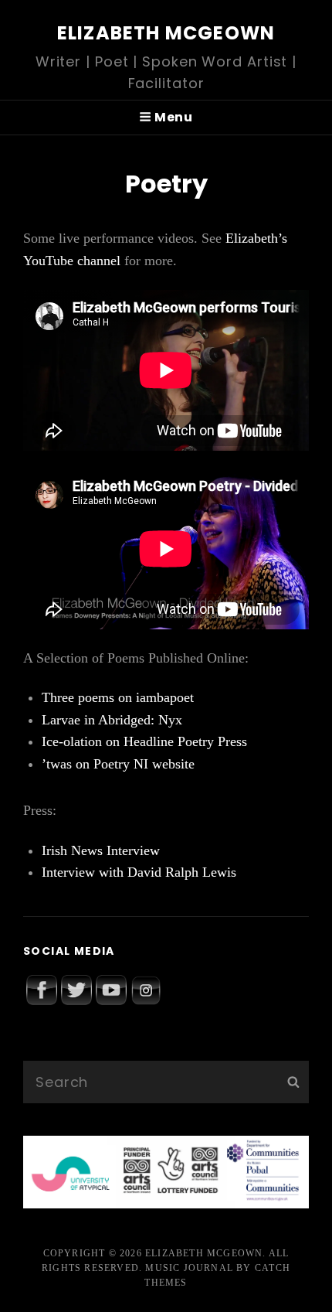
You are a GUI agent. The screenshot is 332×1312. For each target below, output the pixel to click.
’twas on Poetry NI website (118, 764)
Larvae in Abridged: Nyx (112, 720)
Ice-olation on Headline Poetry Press (144, 741)
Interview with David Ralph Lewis (139, 872)
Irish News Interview (101, 850)
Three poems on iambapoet (118, 697)
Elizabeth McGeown (166, 33)
